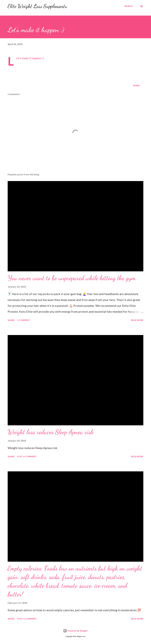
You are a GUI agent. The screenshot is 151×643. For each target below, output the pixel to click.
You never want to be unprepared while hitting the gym (72, 278)
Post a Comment (27, 456)
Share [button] (136, 85)
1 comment (23, 320)
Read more (137, 320)
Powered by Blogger (77, 630)
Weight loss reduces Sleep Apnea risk (51, 432)
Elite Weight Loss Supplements (37, 6)
